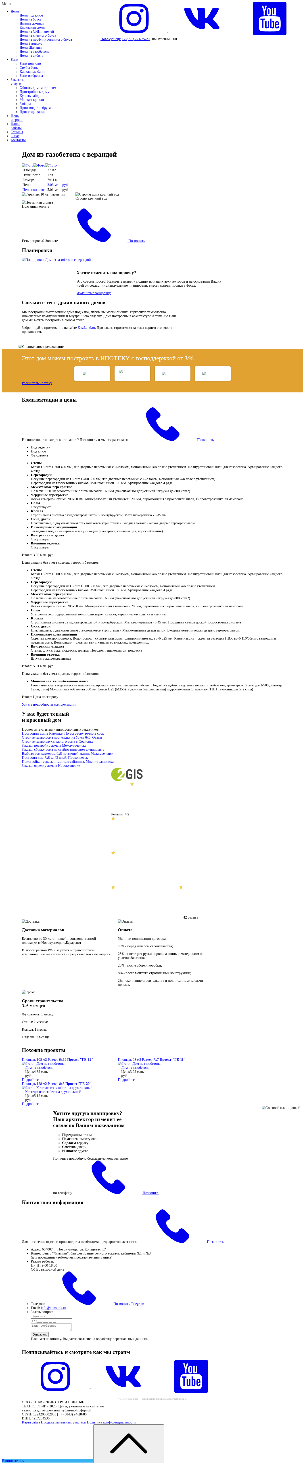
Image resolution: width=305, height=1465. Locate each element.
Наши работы (16, 126)
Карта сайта (31, 1422)
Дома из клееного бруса (38, 35)
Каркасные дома (32, 27)
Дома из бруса (30, 19)
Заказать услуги (17, 81)
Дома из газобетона (34, 51)
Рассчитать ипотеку (37, 383)
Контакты (18, 140)
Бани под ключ (31, 63)
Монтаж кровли (32, 100)
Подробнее (30, 1080)
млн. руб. (58, 185)
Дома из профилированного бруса (46, 39)
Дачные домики (32, 23)
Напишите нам (13, 1461)
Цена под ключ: (34, 190)
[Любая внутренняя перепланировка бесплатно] (152, 260)
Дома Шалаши (31, 47)
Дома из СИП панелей (37, 31)
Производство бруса (35, 108)
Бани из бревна (31, 75)
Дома (15, 11)
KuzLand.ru (86, 327)
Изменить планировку (94, 293)
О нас (15, 136)
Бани (14, 59)
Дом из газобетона (39, 1067)
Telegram (137, 1304)
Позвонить (136, 241)
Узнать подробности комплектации (49, 704)
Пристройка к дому (34, 92)
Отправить (40, 1334)
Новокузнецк (110, 39)
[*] (55, 1392)
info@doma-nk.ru (53, 1308)
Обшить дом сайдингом (38, 88)
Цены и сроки (17, 118)
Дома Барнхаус (31, 43)
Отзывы (17, 132)
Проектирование (32, 112)
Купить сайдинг (32, 96)
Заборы (25, 104)
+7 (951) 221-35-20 (136, 39)
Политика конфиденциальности (111, 1422)
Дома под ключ (31, 15)
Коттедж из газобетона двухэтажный (53, 1092)
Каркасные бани (32, 71)
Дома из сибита (31, 55)
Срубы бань (29, 67)
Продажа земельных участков (63, 1422)
